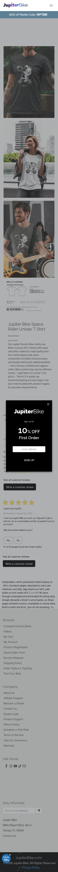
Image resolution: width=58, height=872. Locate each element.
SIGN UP (29, 460)
